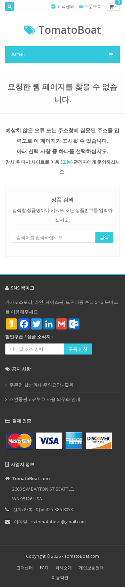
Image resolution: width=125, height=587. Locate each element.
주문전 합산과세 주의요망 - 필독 (41, 385)
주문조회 (93, 6)
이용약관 (60, 577)
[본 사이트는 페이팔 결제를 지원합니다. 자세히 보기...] (62, 440)
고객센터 (66, 6)
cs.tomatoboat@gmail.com (58, 521)
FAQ (44, 568)
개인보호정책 (91, 568)
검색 (104, 237)
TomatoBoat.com (81, 556)
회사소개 (63, 568)
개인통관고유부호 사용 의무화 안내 (44, 399)
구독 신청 (78, 349)
